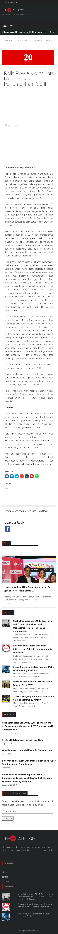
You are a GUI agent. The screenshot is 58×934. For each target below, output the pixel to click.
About (4, 3)
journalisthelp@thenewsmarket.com (21, 447)
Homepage (8, 37)
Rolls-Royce (43, 511)
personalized (16, 511)
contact (5, 877)
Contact (11, 3)
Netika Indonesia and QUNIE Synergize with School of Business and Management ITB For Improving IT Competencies (27, 726)
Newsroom (18, 37)
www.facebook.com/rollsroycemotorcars (27, 460)
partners (5, 881)
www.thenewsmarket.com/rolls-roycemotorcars (27, 440)
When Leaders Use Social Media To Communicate (27, 750)
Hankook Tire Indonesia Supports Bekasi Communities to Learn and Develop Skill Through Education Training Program (27, 778)
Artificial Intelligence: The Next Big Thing (22, 740)
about (4, 872)
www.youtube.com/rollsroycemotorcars (32, 464)
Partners (19, 3)
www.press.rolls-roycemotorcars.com (22, 427)
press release (29, 511)
